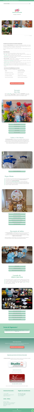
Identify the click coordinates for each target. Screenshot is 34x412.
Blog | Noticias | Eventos (6, 404)
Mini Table (5, 54)
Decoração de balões (11, 403)
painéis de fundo (26, 282)
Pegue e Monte (6, 56)
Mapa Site (4, 405)
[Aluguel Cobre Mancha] (17, 168)
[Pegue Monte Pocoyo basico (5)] (17, 27)
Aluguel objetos (5, 403)
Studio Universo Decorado (17, 369)
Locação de (17, 275)
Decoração (8, 402)
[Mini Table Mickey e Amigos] (17, 122)
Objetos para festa (6, 62)
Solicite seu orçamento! (17, 83)
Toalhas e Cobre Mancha (17, 137)
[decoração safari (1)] (7, 34)
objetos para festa (17, 277)
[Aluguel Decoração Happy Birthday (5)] (27, 27)
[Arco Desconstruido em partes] (17, 263)
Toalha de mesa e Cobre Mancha (8, 60)
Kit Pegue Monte (13, 402)
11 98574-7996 (5, 393)
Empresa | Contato (6, 401)
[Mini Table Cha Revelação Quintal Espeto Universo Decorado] (7, 27)
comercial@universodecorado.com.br (8, 394)
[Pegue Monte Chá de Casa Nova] (17, 211)
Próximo (30, 35)
